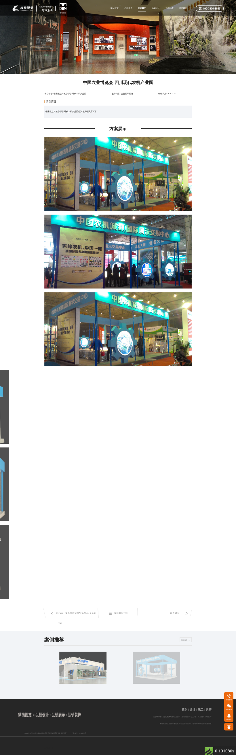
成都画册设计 (92, 746)
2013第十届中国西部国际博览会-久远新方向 (76, 615)
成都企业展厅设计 (154, 748)
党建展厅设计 (171, 748)
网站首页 (115, 8)
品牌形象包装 (49, 752)
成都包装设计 (107, 748)
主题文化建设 (93, 752)
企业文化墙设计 (138, 748)
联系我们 (183, 8)
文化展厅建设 (78, 752)
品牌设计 (156, 8)
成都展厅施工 (122, 752)
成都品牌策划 (108, 752)
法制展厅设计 (64, 752)
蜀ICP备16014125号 (79, 733)
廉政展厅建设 (167, 752)
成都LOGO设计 (63, 744)
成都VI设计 (48, 744)
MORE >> (185, 640)
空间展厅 (142, 8)
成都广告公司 (78, 744)
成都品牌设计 (122, 748)
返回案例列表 (121, 613)
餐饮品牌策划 (152, 752)
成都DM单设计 (137, 752)
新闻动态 (169, 8)
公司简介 (128, 8)
